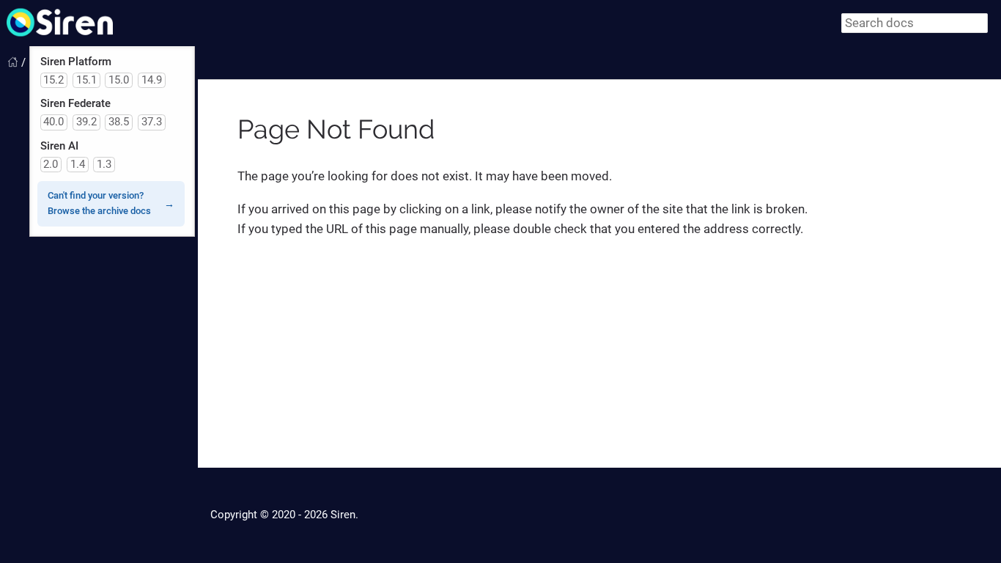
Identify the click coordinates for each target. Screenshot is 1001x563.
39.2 (86, 121)
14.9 (151, 80)
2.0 (50, 164)
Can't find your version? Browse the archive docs (99, 203)
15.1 (86, 80)
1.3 (104, 164)
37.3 (151, 121)
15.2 (53, 80)
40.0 (53, 121)
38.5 (118, 121)
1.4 (77, 164)
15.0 (118, 80)
